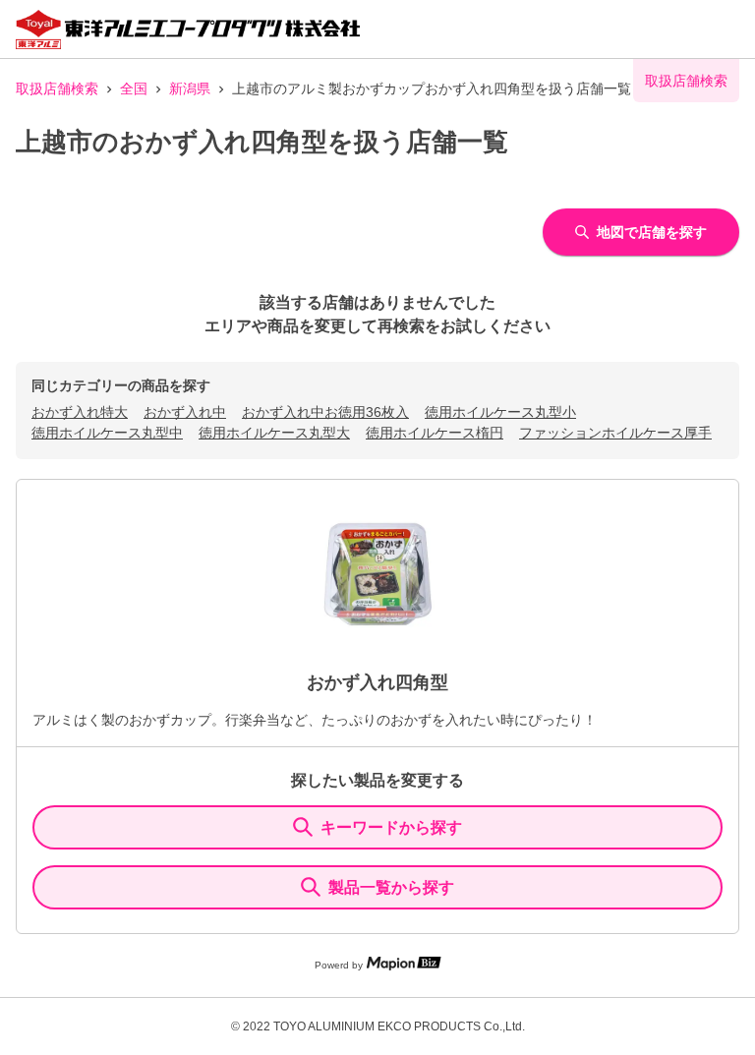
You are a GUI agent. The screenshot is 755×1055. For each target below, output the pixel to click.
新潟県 (189, 88)
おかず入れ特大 (79, 412)
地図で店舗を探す (652, 232)
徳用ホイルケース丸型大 (274, 432)
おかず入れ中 (185, 412)
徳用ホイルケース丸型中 (107, 432)
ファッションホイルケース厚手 (615, 432)
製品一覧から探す (391, 887)
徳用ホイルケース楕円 (434, 432)
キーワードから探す (391, 827)
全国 (133, 88)
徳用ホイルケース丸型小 (500, 412)
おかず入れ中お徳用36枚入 (325, 412)
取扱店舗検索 (57, 88)
